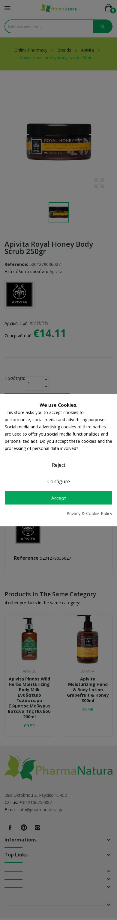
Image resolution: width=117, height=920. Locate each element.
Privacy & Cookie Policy (89, 513)
